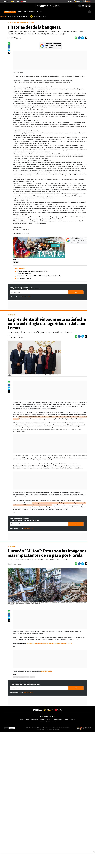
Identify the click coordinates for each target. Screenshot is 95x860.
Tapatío (16, 262)
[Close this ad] (94, 852)
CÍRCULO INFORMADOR (39, 16)
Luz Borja (11, 563)
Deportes (42, 719)
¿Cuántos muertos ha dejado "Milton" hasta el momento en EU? (49, 643)
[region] (47, 857)
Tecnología (49, 719)
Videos (33, 11)
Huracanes (16, 676)
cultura (66, 719)
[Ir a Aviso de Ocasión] (37, 708)
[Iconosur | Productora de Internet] (6, 727)
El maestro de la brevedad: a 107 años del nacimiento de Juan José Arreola (38, 275)
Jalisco (19, 11)
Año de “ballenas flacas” (24, 273)
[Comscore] (87, 727)
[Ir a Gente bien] (58, 708)
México (26, 11)
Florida (32, 676)
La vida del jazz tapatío (24, 278)
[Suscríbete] (86, 1)
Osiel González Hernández (15, 335)
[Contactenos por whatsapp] (89, 5)
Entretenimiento (58, 719)
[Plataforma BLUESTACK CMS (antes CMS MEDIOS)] (12, 727)
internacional (34, 719)
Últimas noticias (10, 11)
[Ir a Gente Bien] (22, 0)
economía (73, 719)
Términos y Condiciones (28, 296)
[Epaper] (77, 1)
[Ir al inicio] (21, 6)
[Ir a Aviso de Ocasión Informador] (6, 0)
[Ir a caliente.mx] (70, 1)
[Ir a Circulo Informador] (14, 0)
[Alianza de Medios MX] (79, 727)
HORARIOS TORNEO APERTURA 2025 (17, 16)
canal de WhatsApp (46, 671)
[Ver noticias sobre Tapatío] (39, 246)
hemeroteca (42, 721)
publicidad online (51, 721)
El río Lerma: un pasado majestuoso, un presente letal (32, 271)
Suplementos (11, 22)
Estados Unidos (25, 676)
